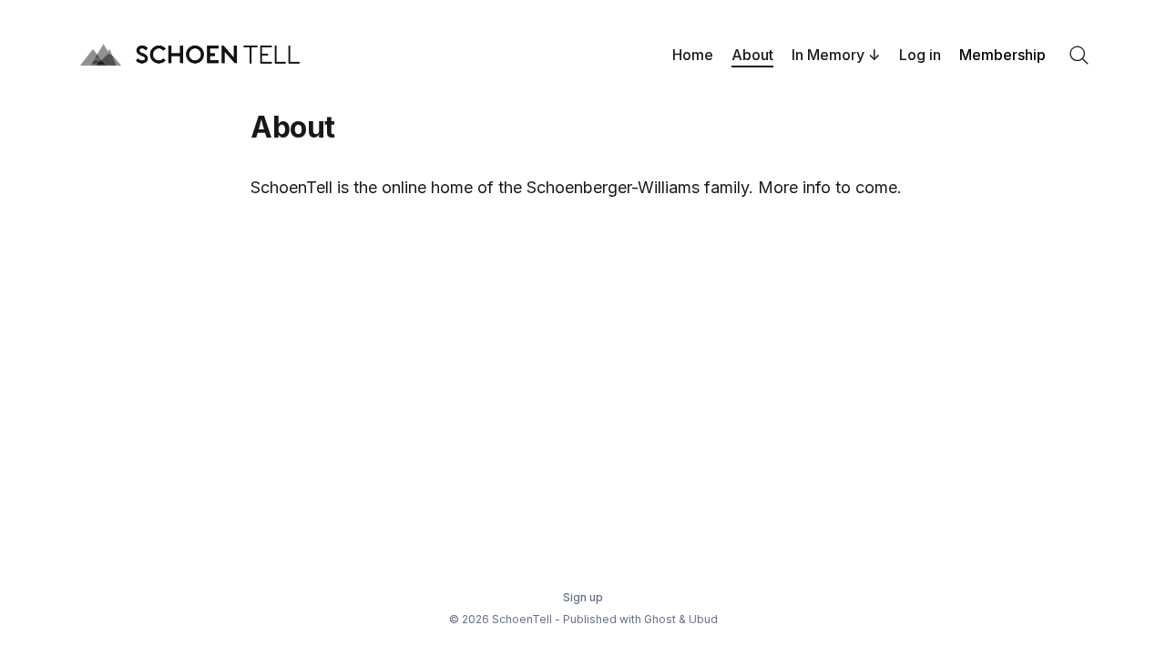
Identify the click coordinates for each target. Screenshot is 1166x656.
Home (692, 55)
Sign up (583, 597)
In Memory (828, 55)
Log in (920, 55)
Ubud (703, 619)
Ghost (660, 619)
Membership (1002, 55)
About (752, 55)
